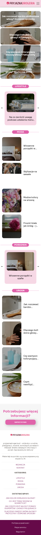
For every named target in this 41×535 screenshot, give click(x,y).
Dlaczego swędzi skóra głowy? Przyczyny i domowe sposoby (20, 512)
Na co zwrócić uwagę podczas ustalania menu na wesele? (20, 118)
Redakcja (20, 465)
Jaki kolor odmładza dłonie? (20, 498)
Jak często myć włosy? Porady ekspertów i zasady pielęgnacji (20, 507)
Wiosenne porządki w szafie (29, 147)
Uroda (20, 290)
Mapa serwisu (20, 527)
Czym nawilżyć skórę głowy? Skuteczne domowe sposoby (20, 70)
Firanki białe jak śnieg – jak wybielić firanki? (31, 224)
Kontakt (20, 468)
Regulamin (20, 532)
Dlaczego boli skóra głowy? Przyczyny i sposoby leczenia (20, 36)
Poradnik (20, 245)
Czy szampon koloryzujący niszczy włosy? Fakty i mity (20, 53)
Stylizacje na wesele (30, 173)
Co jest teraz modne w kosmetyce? (20, 502)
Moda (20, 132)
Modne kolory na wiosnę (30, 198)
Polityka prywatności (20, 523)
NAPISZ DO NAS (20, 422)
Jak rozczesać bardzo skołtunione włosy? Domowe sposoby (20, 17)
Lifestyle (20, 86)
